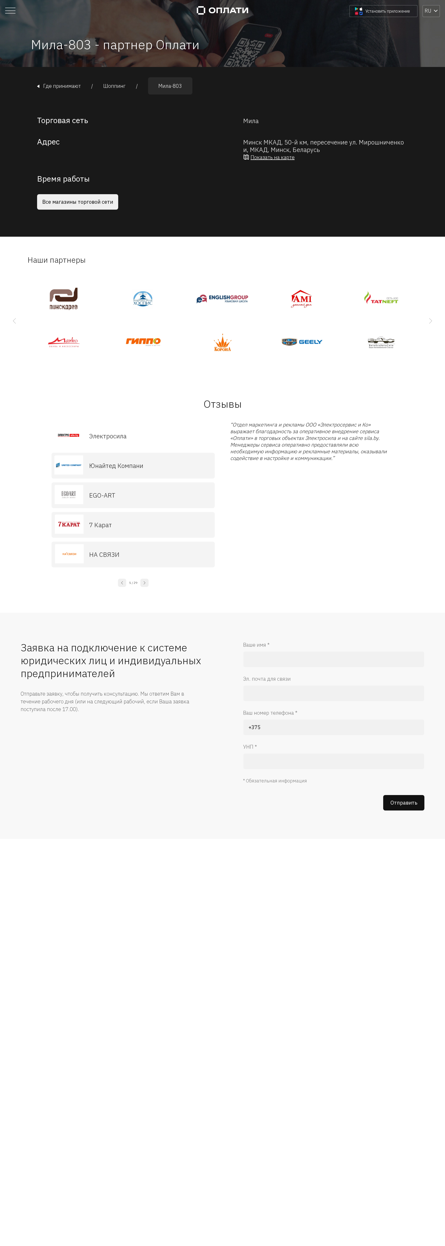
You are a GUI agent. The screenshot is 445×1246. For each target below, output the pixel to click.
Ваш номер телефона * (270, 712)
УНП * (250, 746)
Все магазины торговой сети (77, 201)
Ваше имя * (256, 644)
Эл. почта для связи (267, 678)
